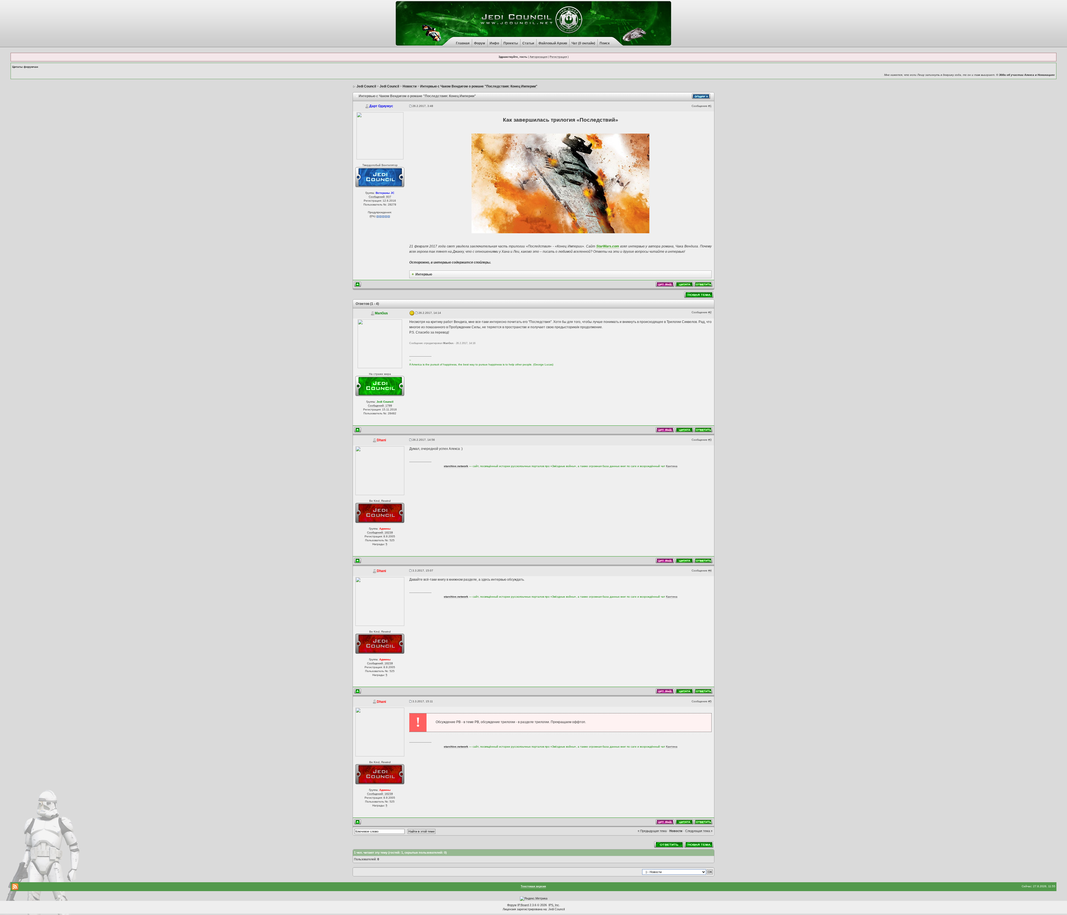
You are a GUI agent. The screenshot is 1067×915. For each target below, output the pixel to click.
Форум (479, 43)
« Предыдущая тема (652, 831)
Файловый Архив (553, 43)
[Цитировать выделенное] (665, 284)
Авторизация (538, 56)
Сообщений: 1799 (380, 405)
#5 (710, 701)
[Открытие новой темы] (699, 294)
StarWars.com (607, 246)
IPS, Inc (554, 905)
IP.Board (523, 905)
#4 (710, 570)
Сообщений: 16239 (380, 532)
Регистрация (558, 56)
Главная (463, 43)
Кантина (671, 466)
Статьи (528, 43)
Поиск (605, 43)
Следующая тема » (698, 831)
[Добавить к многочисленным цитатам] (684, 284)
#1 (710, 105)
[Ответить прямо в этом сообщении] (703, 284)
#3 (710, 439)
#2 (710, 312)
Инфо (494, 43)
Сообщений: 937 (380, 196)
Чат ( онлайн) (583, 43)
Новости (675, 831)
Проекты (510, 43)
